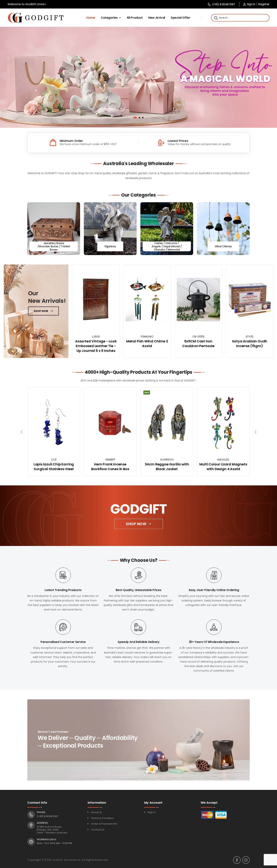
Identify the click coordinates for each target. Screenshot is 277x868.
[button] (134, 117)
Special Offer (180, 17)
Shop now (41, 311)
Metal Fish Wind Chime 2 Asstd (147, 343)
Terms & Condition (102, 818)
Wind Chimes (223, 246)
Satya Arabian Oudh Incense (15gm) (249, 343)
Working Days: (47, 839)
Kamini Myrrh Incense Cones (223, 464)
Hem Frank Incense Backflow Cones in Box (54, 466)
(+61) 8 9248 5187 (223, 4)
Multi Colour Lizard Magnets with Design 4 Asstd (167, 466)
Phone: (41, 812)
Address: (42, 822)
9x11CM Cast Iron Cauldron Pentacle (198, 343)
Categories (109, 17)
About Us (96, 812)
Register (263, 4)
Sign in (251, 4)
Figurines (110, 246)
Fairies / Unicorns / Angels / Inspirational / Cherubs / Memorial (167, 246)
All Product (135, 17)
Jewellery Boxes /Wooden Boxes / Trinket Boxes (53, 246)
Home (90, 17)
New (90, 392)
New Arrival (156, 17)
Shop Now (136, 524)
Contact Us (97, 829)
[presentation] (21, 431)
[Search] (215, 18)
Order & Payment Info (104, 824)
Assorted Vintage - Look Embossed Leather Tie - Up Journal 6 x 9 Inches (96, 346)
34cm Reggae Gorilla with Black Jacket (110, 466)
